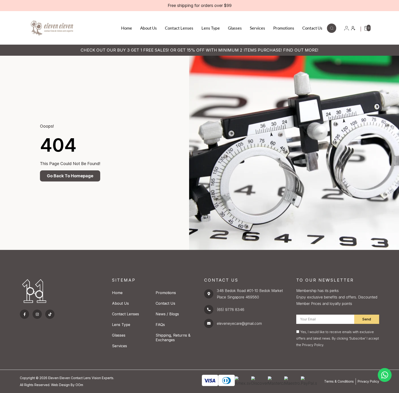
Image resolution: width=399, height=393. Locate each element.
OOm (79, 385)
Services (257, 28)
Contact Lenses (179, 28)
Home (126, 28)
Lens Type (210, 28)
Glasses (235, 28)
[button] (331, 31)
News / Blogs (167, 314)
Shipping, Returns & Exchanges (173, 337)
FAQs (160, 324)
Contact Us (312, 28)
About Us (148, 28)
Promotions (283, 28)
